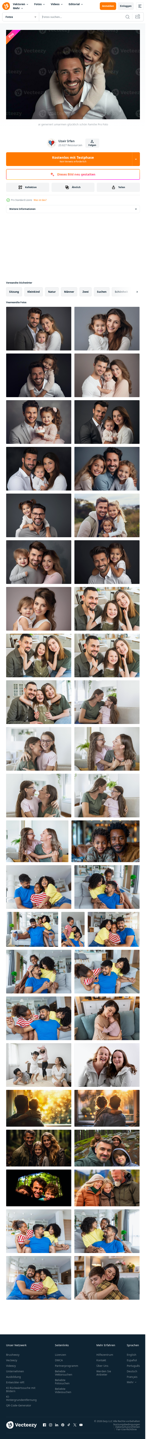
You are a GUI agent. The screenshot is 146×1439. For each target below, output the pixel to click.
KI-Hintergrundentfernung (21, 1396)
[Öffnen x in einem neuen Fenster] (74, 1424)
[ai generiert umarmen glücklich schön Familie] (38, 327)
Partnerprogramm (66, 1364)
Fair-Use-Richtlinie (123, 1431)
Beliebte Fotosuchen (62, 1379)
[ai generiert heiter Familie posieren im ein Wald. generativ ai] (38, 1146)
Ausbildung (13, 1375)
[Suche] (127, 16)
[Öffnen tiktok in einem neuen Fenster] (68, 1424)
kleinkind (33, 290)
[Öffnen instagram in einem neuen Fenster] (50, 1424)
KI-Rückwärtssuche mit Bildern (20, 1387)
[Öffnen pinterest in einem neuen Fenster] (62, 1424)
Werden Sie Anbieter (103, 1371)
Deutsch (129, 1369)
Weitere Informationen (22, 207)
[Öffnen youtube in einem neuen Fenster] (81, 1424)
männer (69, 290)
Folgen (92, 145)
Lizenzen (60, 1353)
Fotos (38, 4)
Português (130, 1364)
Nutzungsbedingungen (123, 1426)
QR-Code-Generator (18, 1403)
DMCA (59, 1358)
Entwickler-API (15, 1380)
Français (129, 1375)
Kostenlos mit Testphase (73, 159)
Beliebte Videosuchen (63, 1388)
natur (52, 290)
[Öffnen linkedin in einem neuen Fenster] (56, 1424)
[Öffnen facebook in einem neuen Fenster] (44, 1424)
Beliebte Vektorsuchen (63, 1371)
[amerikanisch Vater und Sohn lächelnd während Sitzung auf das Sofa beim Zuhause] (105, 839)
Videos (55, 4)
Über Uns (102, 1364)
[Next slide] (131, 289)
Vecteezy (11, 1358)
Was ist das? (40, 200)
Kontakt (101, 1358)
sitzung (14, 290)
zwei (86, 290)
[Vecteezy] (6, 6)
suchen (101, 290)
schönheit (121, 290)
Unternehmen (15, 1369)
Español (129, 1358)
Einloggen (126, 6)
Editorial (74, 4)
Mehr (16, 8)
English (128, 1353)
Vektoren (19, 4)
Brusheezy (12, 1353)
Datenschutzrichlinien (125, 1428)
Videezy (11, 1364)
